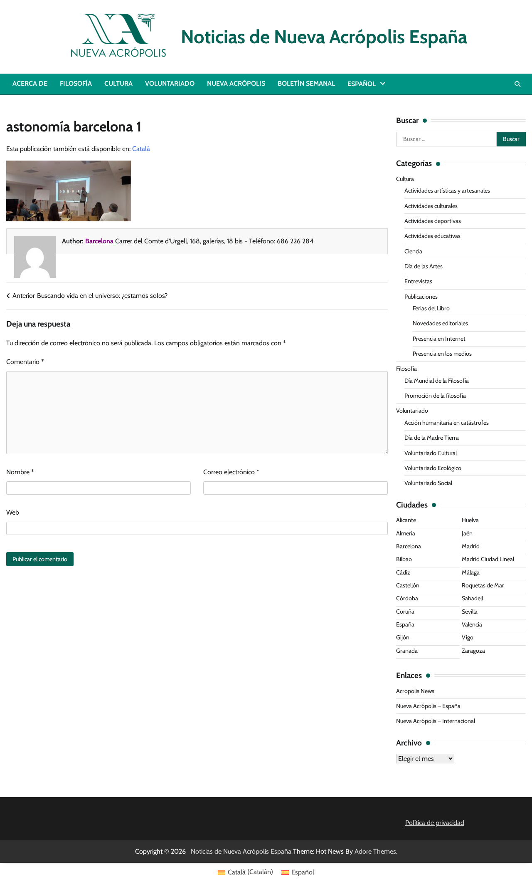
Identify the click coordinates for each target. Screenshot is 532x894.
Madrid (471, 546)
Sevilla (470, 611)
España (405, 624)
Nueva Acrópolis (236, 83)
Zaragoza (473, 650)
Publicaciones (421, 296)
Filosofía (76, 83)
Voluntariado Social (428, 483)
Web (12, 512)
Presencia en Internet (439, 338)
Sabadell (472, 598)
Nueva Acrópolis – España (428, 706)
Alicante (406, 520)
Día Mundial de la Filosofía (436, 380)
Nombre (20, 472)
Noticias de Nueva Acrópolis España (319, 36)
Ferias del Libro (431, 308)
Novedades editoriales (440, 323)
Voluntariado (170, 83)
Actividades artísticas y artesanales (447, 190)
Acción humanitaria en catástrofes (446, 422)
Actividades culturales (431, 206)
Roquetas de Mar (483, 585)
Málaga (471, 572)
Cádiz (403, 572)
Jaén (467, 533)
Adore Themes (375, 851)
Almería (405, 533)
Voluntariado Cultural (430, 453)
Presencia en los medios (442, 353)
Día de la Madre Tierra (431, 437)
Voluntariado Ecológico (432, 468)
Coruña (405, 611)
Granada (407, 650)
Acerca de (29, 83)
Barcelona (100, 241)
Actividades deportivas (432, 221)
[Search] (517, 84)
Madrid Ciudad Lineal (488, 559)
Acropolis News (415, 691)
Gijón (402, 637)
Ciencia (413, 251)
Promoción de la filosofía (435, 395)
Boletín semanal (306, 83)
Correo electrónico (231, 472)
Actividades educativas (432, 236)
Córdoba (407, 598)
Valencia (472, 624)
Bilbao (404, 559)
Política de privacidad (434, 823)
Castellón (407, 585)
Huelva (470, 520)
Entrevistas (418, 281)
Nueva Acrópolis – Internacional (435, 721)
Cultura (118, 83)
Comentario (25, 362)
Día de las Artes (423, 266)
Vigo (467, 637)
